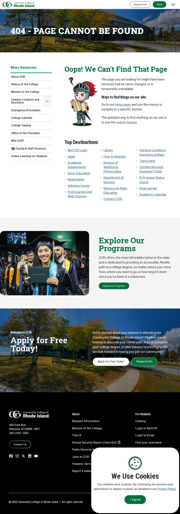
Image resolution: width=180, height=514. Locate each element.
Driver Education (79, 173)
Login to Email (144, 435)
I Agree (135, 499)
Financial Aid (148, 188)
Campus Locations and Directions (25, 101)
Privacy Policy (167, 489)
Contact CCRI (113, 199)
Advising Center (79, 186)
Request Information (85, 421)
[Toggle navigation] (173, 4)
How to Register (115, 156)
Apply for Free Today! (111, 361)
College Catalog (21, 125)
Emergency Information (25, 110)
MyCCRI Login (77, 150)
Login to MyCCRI (146, 428)
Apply (159, 4)
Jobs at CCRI (80, 456)
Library (108, 150)
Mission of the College (25, 92)
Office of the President (25, 133)
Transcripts (147, 161)
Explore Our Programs (114, 285)
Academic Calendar (152, 194)
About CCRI (18, 76)
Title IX (76, 435)
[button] (47, 101)
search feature (126, 122)
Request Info (140, 4)
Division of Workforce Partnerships (112, 167)
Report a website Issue (87, 471)
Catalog (140, 421)
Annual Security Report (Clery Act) (94, 442)
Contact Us (20, 444)
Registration (76, 179)
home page (122, 104)
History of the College (24, 84)
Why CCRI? (17, 140)
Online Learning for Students (29, 156)
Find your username (148, 442)
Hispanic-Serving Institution (90, 463)
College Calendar (22, 118)
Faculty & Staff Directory (30, 148)
